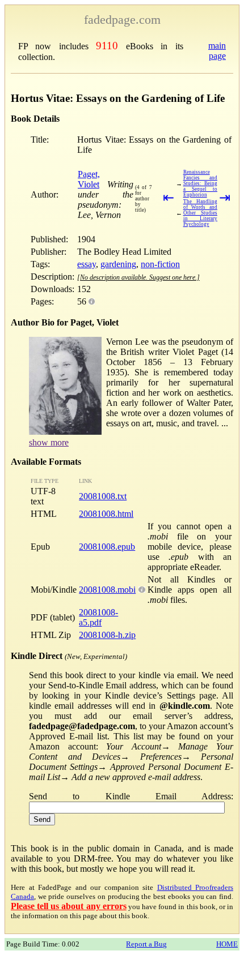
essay (86, 264)
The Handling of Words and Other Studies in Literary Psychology (200, 213)
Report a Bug (146, 944)
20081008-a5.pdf (98, 617)
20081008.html (106, 514)
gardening (118, 264)
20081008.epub (107, 546)
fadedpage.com (122, 19)
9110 (107, 46)
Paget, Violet (89, 179)
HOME (227, 944)
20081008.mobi (107, 589)
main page (217, 51)
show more (49, 442)
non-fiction (160, 264)
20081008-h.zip (107, 635)
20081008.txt (103, 496)
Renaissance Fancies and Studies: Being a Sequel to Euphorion (200, 183)
